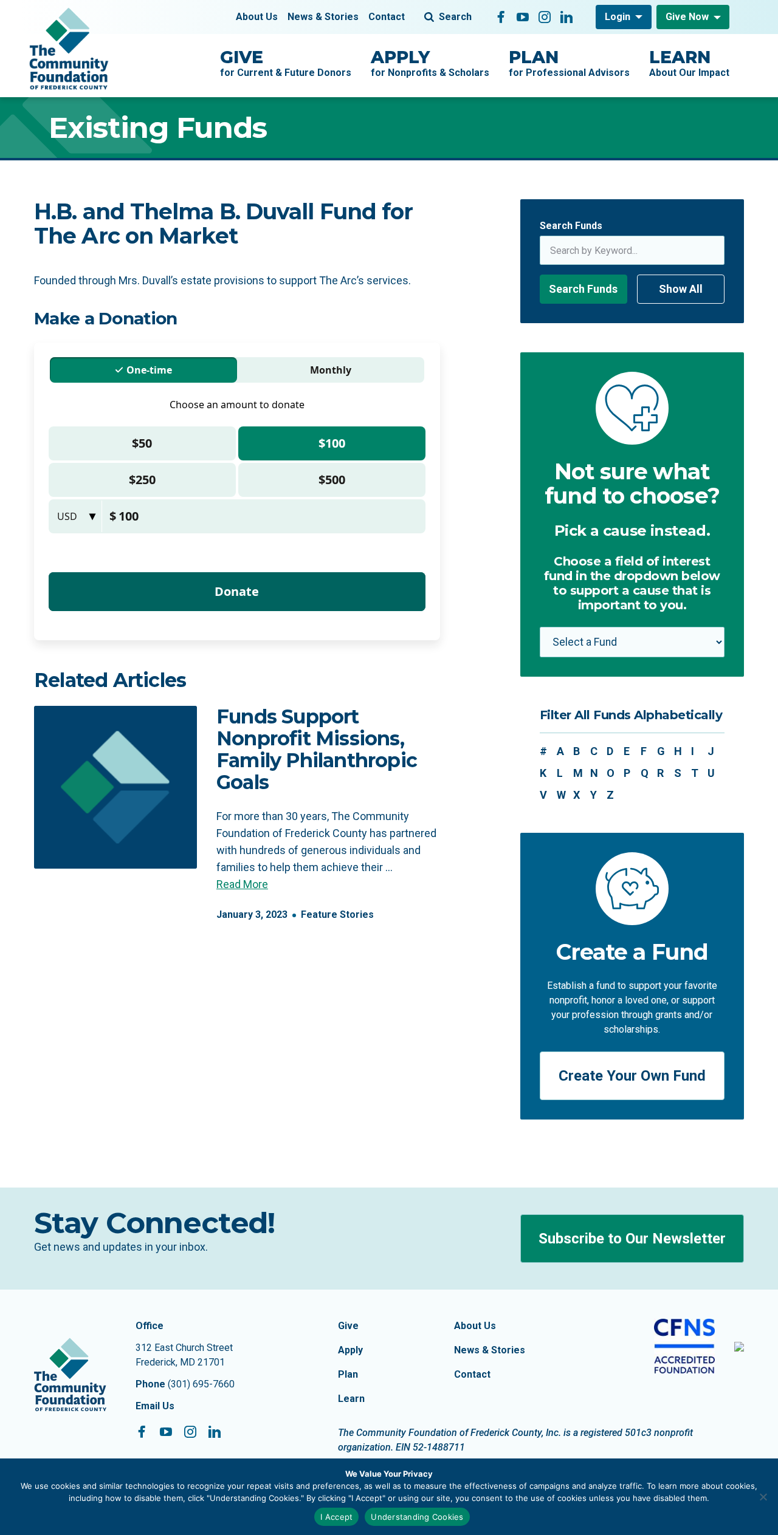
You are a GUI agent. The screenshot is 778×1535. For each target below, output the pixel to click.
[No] (763, 1497)
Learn (351, 1398)
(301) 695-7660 (201, 1384)
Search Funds (571, 225)
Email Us (155, 1406)
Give (348, 1326)
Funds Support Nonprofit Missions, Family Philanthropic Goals (316, 749)
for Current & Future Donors (285, 62)
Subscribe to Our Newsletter (632, 1238)
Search (455, 16)
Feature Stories (337, 914)
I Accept (336, 1517)
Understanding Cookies (417, 1517)
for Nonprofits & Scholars (430, 62)
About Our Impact (689, 62)
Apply (350, 1350)
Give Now (687, 16)
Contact (386, 16)
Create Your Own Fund (632, 1075)
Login (617, 16)
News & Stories (323, 16)
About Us (257, 16)
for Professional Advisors (569, 62)
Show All (681, 288)
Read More (242, 884)
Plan (348, 1374)
